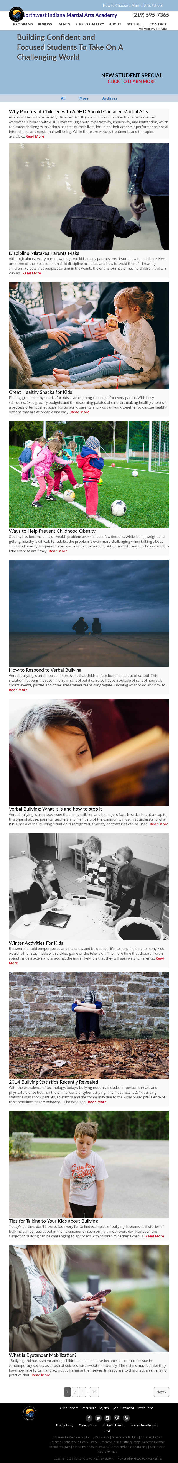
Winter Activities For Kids (36, 943)
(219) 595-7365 (150, 15)
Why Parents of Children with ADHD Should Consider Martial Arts (78, 111)
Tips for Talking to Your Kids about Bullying (53, 1221)
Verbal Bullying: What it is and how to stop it (55, 809)
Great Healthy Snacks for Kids (40, 392)
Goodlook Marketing (147, 1458)
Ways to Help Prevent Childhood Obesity (52, 531)
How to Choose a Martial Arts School (133, 5)
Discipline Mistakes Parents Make (44, 253)
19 (94, 1392)
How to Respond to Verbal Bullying (45, 670)
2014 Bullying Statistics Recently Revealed (53, 1082)
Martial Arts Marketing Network (94, 1458)
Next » (161, 1392)
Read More (35, 136)
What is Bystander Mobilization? (43, 1355)
